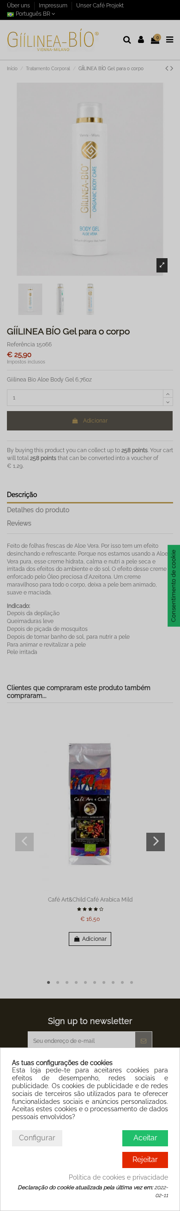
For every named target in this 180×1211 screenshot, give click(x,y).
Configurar (37, 1137)
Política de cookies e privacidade (118, 1177)
